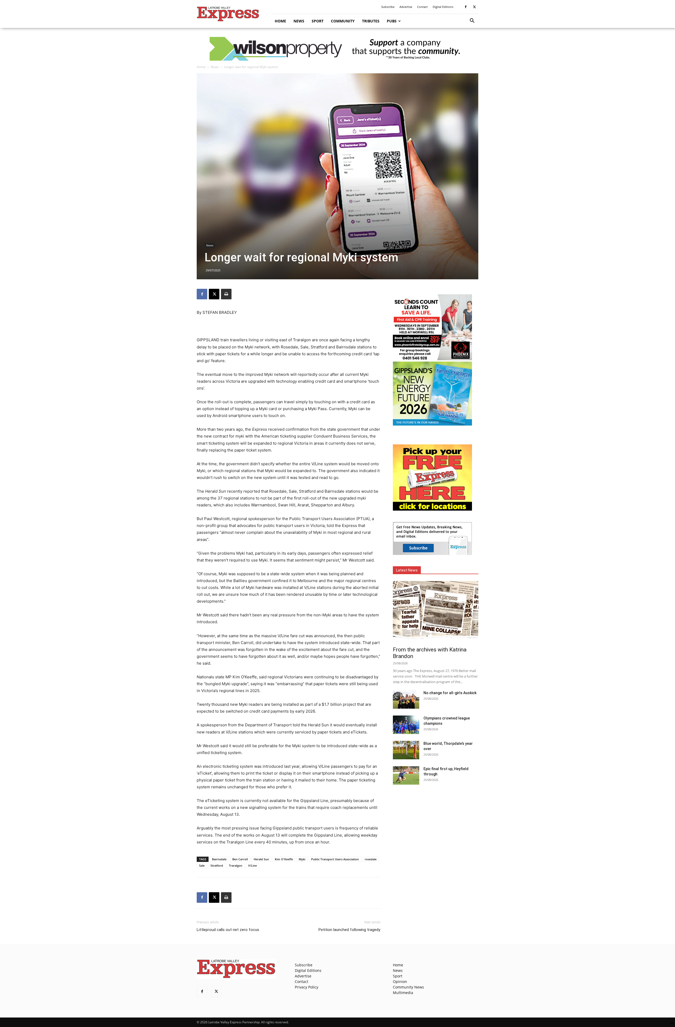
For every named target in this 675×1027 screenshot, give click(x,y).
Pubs (392, 20)
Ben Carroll (240, 859)
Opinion (400, 981)
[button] (472, 21)
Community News (408, 987)
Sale (202, 865)
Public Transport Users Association (335, 859)
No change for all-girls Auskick (449, 693)
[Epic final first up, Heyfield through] (406, 775)
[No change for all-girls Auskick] (406, 699)
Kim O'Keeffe (284, 859)
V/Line (252, 865)
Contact (422, 7)
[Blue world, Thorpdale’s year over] (406, 750)
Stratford (216, 865)
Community (343, 20)
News (298, 20)
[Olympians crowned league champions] (406, 725)
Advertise (405, 7)
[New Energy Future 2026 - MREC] (432, 426)
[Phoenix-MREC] (432, 358)
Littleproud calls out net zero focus (228, 929)
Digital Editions (443, 7)
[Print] (226, 294)
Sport (318, 20)
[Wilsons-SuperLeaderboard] (337, 49)
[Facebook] (466, 7)
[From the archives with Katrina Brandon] (435, 612)
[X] (474, 7)
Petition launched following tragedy (349, 929)
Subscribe (387, 7)
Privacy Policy (306, 987)
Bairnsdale (219, 859)
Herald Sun (261, 859)
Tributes (370, 20)
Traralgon (235, 865)
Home (280, 20)
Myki (302, 859)
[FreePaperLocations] (432, 509)
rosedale (371, 859)
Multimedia (403, 992)
